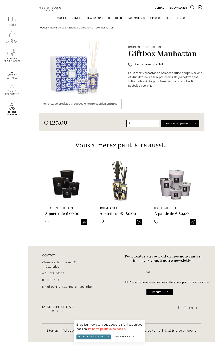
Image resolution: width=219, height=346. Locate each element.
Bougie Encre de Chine (59, 208)
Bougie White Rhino (166, 208)
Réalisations (95, 18)
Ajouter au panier (177, 123)
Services (77, 18)
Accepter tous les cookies (93, 337)
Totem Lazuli (108, 208)
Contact (160, 8)
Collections (115, 18)
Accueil (61, 18)
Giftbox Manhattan (102, 28)
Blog (169, 18)
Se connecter (178, 8)
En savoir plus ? (124, 337)
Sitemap (52, 330)
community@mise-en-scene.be (71, 286)
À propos (155, 18)
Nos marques (136, 18)
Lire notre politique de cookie (106, 329)
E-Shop (181, 18)
